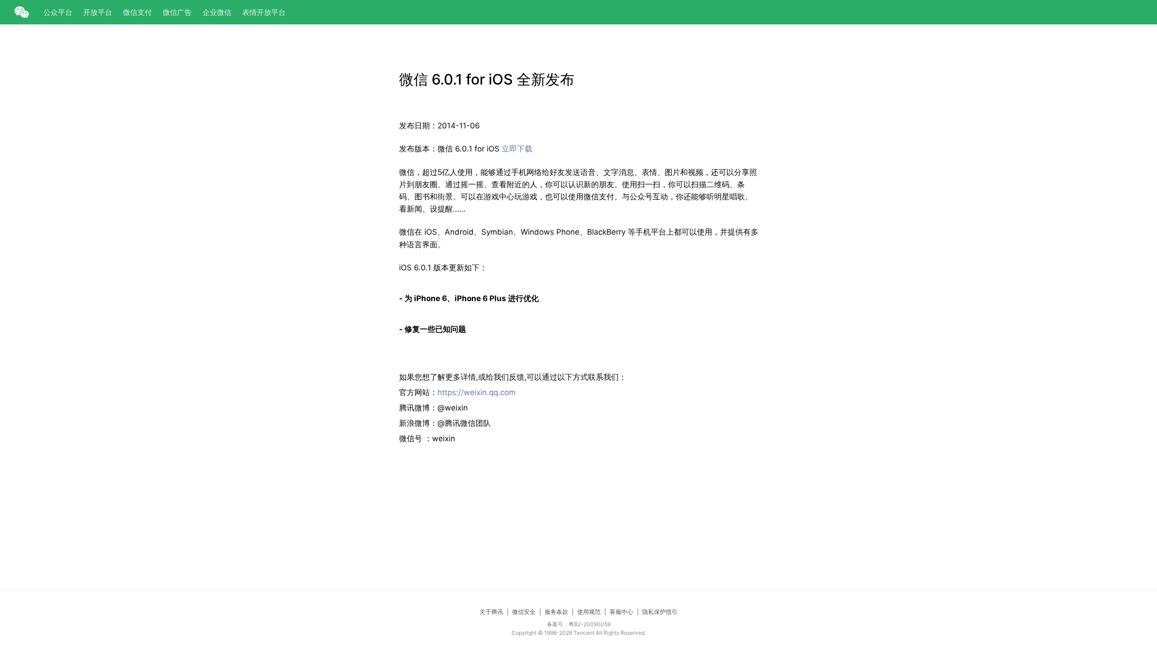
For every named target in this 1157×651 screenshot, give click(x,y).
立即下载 (517, 148)
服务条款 (556, 611)
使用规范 (589, 611)
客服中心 (621, 611)
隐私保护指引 (659, 611)
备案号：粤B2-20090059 (579, 624)
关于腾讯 (491, 611)
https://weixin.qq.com (476, 392)
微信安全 (524, 611)
